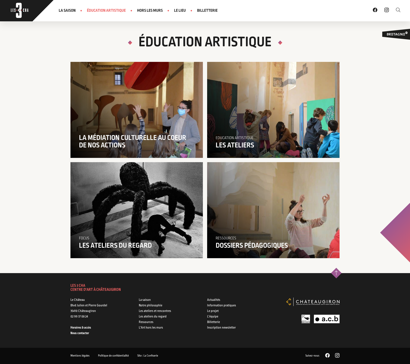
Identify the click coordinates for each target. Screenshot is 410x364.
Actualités (213, 300)
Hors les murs (150, 11)
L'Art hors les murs (151, 327)
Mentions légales (79, 355)
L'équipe (212, 316)
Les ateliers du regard (153, 316)
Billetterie (207, 11)
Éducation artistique (106, 11)
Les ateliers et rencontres (155, 311)
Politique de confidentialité (113, 355)
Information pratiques (221, 305)
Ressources (146, 322)
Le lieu (180, 11)
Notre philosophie (150, 305)
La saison (67, 11)
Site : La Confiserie (147, 355)
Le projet (213, 311)
